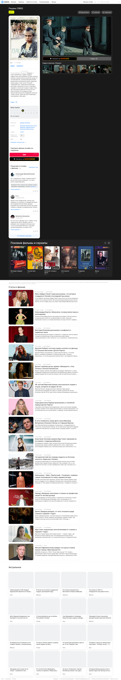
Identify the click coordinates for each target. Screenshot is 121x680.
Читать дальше (15, 189)
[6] (26, 113)
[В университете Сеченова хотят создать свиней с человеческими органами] (21, 637)
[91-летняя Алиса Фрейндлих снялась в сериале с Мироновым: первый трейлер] (47, 663)
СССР (22, 132)
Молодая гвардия (16, 271)
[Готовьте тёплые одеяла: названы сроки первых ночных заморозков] (47, 637)
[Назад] (105, 242)
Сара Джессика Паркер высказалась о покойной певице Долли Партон (54, 404)
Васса (97, 271)
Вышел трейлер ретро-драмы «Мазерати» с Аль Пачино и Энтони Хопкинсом (54, 367)
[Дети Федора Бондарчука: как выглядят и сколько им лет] (21, 610)
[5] (23, 113)
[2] (15, 113)
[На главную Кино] (6, 2)
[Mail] (2, 2)
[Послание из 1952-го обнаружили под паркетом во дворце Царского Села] (100, 584)
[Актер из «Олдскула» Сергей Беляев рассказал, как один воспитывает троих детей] (73, 663)
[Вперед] (108, 242)
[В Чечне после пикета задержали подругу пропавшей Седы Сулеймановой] (47, 584)
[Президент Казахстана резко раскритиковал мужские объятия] (100, 610)
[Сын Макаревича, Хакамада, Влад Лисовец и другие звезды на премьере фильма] (73, 610)
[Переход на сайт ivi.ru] (24, 154)
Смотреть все (33, 167)
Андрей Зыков (30, 127)
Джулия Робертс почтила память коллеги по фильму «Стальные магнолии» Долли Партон (56, 349)
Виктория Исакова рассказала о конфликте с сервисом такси (53, 331)
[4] (20, 113)
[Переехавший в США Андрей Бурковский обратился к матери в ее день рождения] (21, 584)
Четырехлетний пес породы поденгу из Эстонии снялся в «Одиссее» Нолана (55, 458)
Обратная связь (114, 678)
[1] (12, 113)
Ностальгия (65, 271)
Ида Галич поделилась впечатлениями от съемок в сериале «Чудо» (56, 531)
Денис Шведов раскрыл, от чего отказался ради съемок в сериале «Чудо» (54, 512)
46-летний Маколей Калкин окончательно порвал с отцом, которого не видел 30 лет (56, 386)
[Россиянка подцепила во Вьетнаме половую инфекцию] (73, 584)
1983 (11, 62)
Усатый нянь (31, 271)
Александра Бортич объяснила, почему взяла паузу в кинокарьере (56, 313)
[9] (34, 113)
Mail (3, 678)
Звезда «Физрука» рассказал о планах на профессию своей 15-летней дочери (56, 494)
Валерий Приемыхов (26, 126)
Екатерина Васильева (26, 129)
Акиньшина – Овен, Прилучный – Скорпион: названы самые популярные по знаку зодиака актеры (56, 476)
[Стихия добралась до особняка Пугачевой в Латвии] (47, 610)
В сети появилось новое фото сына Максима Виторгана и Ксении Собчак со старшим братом (54, 422)
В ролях (13, 125)
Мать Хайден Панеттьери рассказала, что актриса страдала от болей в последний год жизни (55, 295)
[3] (17, 113)
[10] (36, 113)
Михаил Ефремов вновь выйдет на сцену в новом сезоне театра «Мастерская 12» (55, 549)
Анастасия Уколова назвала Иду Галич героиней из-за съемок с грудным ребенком (56, 440)
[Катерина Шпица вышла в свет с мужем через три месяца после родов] (100, 663)
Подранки (81, 271)
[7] (28, 113)
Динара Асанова (25, 123)
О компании (8, 678)
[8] (31, 113)
